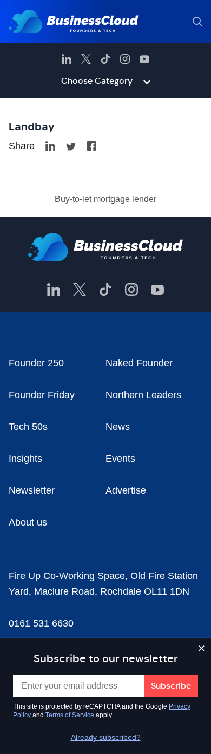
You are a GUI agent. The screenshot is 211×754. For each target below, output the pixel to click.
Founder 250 (36, 363)
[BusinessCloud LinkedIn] (66, 59)
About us (28, 522)
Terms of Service (69, 715)
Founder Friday (42, 394)
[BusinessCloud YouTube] (144, 59)
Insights (25, 458)
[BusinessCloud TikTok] (105, 59)
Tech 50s (28, 426)
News (118, 426)
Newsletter (32, 490)
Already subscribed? (106, 737)
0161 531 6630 (41, 623)
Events (120, 458)
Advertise (126, 490)
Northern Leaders (143, 394)
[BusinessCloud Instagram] (125, 59)
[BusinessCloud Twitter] (86, 59)
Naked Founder (139, 363)
